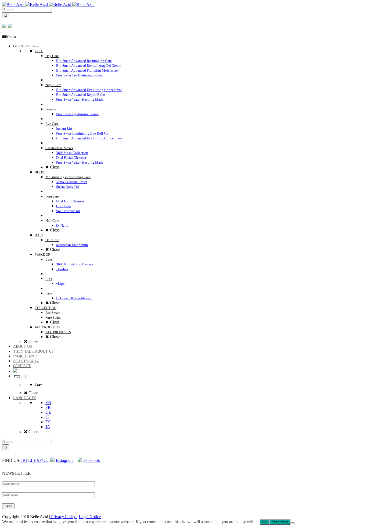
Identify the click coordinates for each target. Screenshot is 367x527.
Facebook (91, 460)
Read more (279, 522)
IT (47, 417)
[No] (292, 523)
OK (264, 522)
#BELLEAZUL (34, 460)
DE (48, 412)
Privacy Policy (63, 516)
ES (48, 422)
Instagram (65, 460)
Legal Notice (90, 516)
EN (48, 402)
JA (47, 426)
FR (48, 407)
